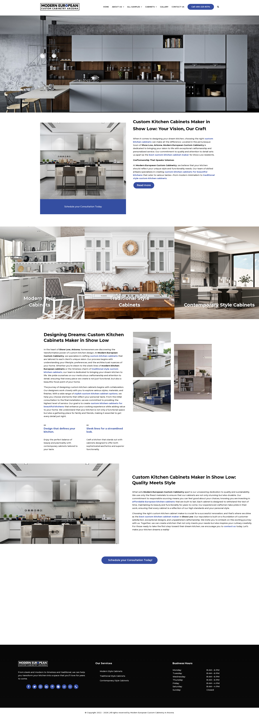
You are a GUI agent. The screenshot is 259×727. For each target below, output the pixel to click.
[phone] (76, 686)
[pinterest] (52, 686)
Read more (144, 185)
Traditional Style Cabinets (112, 676)
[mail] (70, 686)
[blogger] (58, 686)
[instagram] (40, 686)
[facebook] (28, 686)
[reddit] (64, 686)
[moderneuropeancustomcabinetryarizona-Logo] (59, 4)
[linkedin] (46, 686)
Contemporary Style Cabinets (114, 680)
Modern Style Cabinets (111, 671)
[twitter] (34, 686)
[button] (218, 6)
